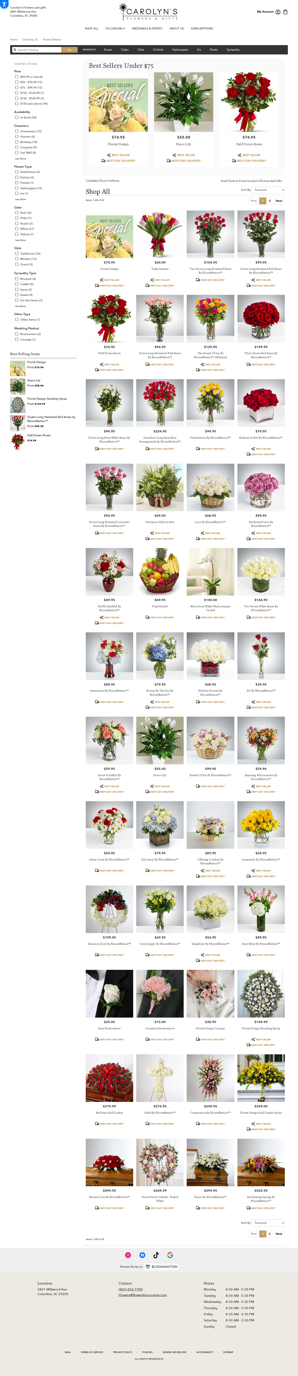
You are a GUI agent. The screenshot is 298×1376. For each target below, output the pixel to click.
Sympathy (233, 50)
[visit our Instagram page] (128, 1255)
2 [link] (270, 201)
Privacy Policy (122, 1352)
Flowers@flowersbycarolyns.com (143, 1295)
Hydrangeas (180, 50)
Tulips (125, 50)
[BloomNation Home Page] (161, 1266)
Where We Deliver (174, 1352)
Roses (108, 50)
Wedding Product (26, 328)
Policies (147, 1352)
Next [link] (279, 201)
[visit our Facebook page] (142, 1255)
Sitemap (228, 1352)
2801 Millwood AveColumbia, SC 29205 (53, 1291)
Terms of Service (92, 1352)
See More (20, 158)
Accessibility (204, 1352)
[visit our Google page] (170, 1255)
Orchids (158, 50)
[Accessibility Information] (4, 4)
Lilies (140, 50)
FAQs (68, 1352)
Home (13, 39)
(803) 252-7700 (131, 1289)
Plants (214, 50)
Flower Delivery (52, 39)
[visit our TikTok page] (156, 1255)
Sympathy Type (25, 273)
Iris (199, 50)
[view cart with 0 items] (285, 11)
